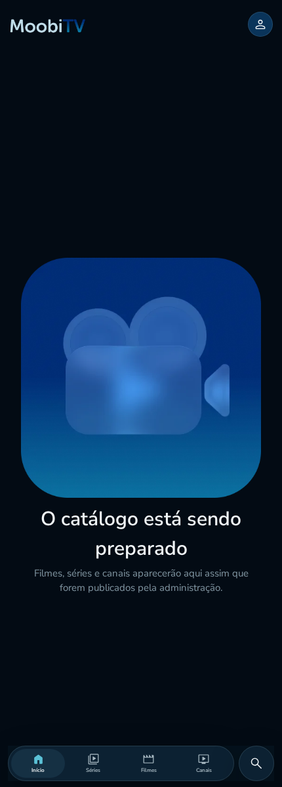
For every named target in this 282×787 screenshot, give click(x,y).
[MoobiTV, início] (48, 24)
